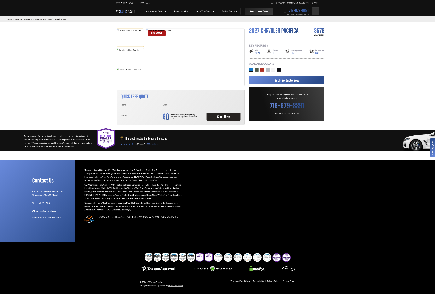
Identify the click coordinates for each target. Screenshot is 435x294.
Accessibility (258, 281)
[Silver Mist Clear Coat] (268, 70)
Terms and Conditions (240, 281)
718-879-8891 (299, 10)
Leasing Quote (432, 147)
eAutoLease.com (175, 285)
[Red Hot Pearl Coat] (262, 70)
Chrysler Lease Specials (39, 19)
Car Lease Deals (21, 19)
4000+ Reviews (145, 3)
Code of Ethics (289, 281)
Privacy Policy (273, 281)
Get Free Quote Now (286, 80)
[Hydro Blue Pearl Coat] (251, 70)
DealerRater (126, 217)
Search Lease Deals (259, 11)
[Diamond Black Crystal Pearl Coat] (279, 70)
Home (9, 19)
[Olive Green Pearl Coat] (257, 70)
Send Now (223, 117)
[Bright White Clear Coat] (273, 70)
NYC (125, 11)
